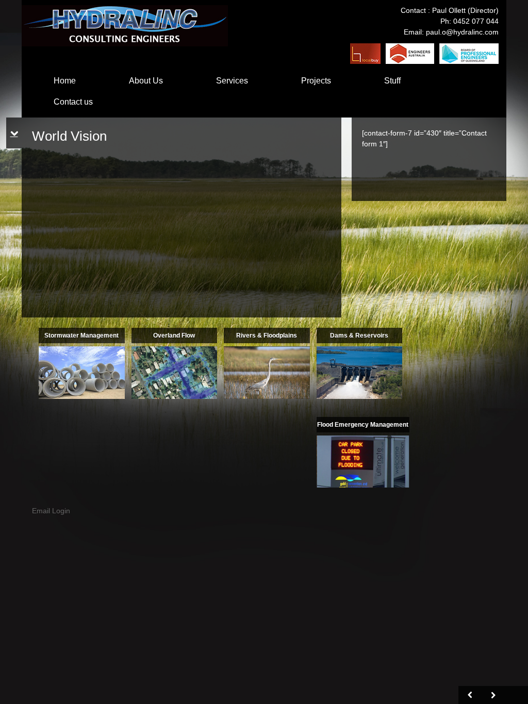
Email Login (51, 511)
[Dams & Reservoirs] (360, 372)
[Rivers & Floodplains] (267, 372)
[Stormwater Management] (82, 372)
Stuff (392, 80)
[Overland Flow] (174, 372)
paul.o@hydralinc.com (462, 32)
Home (65, 80)
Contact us (73, 101)
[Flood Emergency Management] (363, 461)
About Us (146, 80)
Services (232, 80)
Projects (316, 80)
